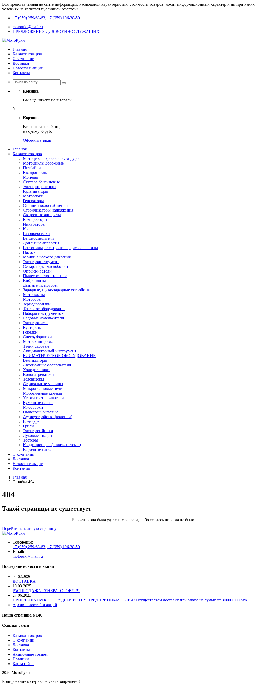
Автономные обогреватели (47, 365)
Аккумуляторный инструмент (49, 351)
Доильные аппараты (41, 243)
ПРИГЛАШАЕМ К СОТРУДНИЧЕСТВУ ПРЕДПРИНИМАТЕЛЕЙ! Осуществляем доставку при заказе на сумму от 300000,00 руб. (130, 600)
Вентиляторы (35, 360)
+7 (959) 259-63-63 (29, 18)
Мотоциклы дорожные (43, 163)
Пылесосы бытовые (40, 412)
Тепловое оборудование (44, 308)
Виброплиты (34, 280)
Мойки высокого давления (47, 257)
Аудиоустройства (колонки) (47, 416)
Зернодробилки (37, 304)
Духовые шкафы (37, 435)
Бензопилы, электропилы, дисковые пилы (60, 247)
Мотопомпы (34, 294)
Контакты (21, 72)
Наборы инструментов (43, 313)
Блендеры (31, 421)
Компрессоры (35, 219)
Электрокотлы (35, 323)
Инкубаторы (34, 224)
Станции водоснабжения (45, 205)
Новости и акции (28, 68)
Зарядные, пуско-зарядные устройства (57, 290)
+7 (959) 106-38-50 (63, 18)
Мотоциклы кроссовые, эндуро (51, 158)
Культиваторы (35, 191)
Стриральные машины (43, 384)
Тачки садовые (36, 346)
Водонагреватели (38, 374)
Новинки (21, 659)
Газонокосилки (36, 233)
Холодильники (36, 369)
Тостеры (30, 440)
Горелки (30, 332)
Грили (28, 426)
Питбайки (32, 168)
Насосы (30, 252)
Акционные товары (30, 654)
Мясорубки (33, 407)
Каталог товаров (27, 54)
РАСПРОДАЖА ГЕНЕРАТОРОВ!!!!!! (46, 590)
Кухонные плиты (38, 402)
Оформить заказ (37, 140)
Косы (27, 229)
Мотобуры (32, 299)
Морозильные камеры (42, 393)
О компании (23, 58)
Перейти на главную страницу (29, 528)
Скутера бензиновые (41, 182)
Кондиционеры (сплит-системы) (52, 445)
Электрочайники (38, 431)
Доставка (21, 63)
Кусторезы (32, 327)
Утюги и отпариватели (43, 398)
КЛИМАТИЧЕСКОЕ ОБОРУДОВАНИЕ (59, 355)
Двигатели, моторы (40, 285)
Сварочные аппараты (42, 215)
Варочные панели (39, 449)
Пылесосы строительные (45, 276)
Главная (20, 49)
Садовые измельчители (43, 318)
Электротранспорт (39, 186)
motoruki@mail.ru (28, 27)
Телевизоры (33, 379)
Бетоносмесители (38, 238)
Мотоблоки (33, 196)
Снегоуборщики (37, 337)
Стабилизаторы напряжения (48, 210)
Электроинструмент (41, 261)
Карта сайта (23, 663)
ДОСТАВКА (24, 581)
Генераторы (33, 200)
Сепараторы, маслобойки (45, 266)
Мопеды (30, 177)
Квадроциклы (35, 172)
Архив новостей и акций (35, 604)
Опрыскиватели (37, 271)
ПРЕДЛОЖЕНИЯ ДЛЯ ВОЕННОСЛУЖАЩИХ (56, 31)
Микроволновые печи (42, 388)
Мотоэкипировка (38, 341)
